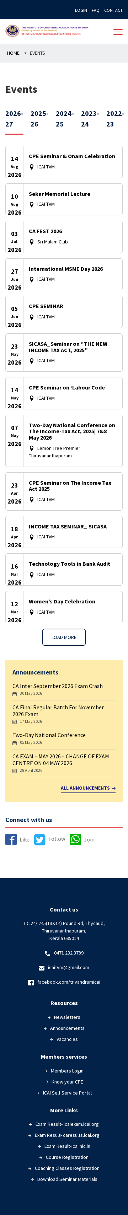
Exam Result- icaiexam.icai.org (67, 1124)
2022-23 (115, 118)
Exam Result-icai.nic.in (67, 1146)
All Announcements (85, 788)
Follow (56, 838)
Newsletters (67, 1017)
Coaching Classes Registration (67, 1168)
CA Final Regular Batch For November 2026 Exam (58, 710)
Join (89, 839)
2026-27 (14, 118)
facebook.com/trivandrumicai (68, 982)
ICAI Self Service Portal (67, 1093)
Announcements (67, 1028)
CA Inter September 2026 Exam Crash (57, 685)
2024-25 (65, 118)
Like (25, 839)
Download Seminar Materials (67, 1179)
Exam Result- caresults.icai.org (67, 1135)
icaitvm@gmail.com (68, 967)
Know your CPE (67, 1082)
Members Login (67, 1071)
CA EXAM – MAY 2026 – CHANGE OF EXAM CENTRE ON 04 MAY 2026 (60, 760)
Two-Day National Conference (49, 734)
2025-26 (40, 118)
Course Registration (67, 1157)
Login (81, 10)
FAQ (96, 10)
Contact (113, 10)
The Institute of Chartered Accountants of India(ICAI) (48, 31)
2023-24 (90, 118)
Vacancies (67, 1039)
